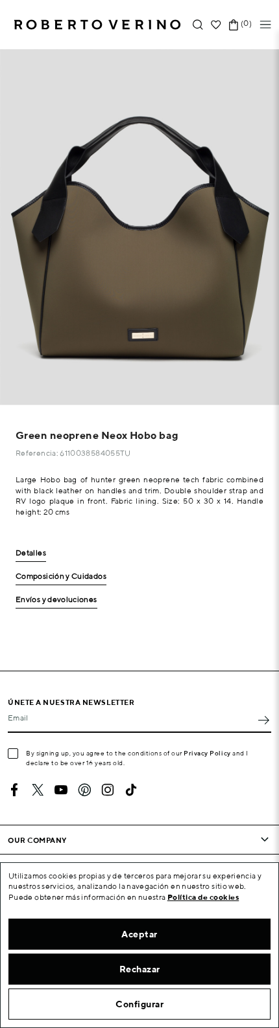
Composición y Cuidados (61, 576)
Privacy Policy (207, 753)
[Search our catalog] (198, 24)
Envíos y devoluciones (56, 600)
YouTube (61, 789)
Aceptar (139, 934)
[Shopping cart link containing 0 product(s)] (233, 24)
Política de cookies (203, 897)
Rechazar (139, 969)
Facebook (14, 789)
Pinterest (84, 789)
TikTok (131, 789)
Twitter (37, 789)
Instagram (107, 789)
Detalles (31, 553)
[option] (139, 227)
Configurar (139, 1004)
